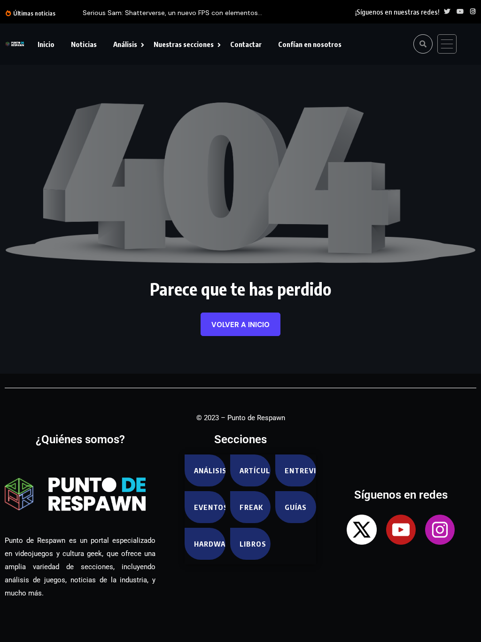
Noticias (84, 44)
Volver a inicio (240, 324)
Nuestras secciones (184, 44)
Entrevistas (300, 470)
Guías (296, 507)
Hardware (209, 544)
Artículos (255, 470)
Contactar (246, 44)
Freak (251, 507)
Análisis (125, 44)
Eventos (209, 507)
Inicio (46, 44)
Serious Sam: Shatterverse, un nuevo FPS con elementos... (172, 12)
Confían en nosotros (309, 44)
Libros (253, 544)
